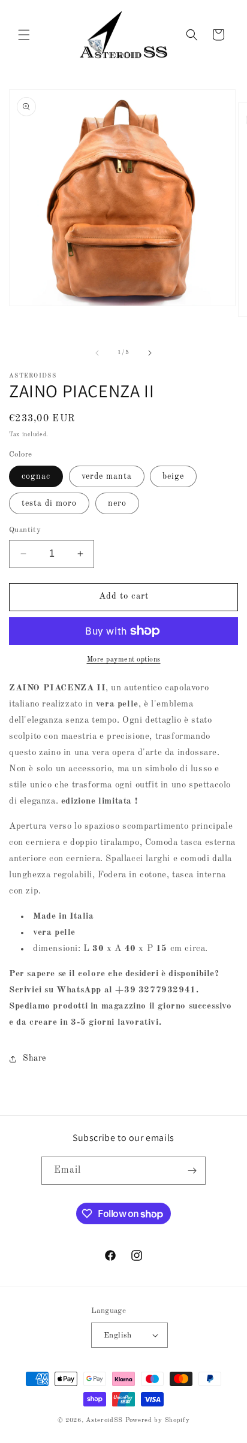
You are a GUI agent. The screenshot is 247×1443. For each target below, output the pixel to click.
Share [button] (34, 1058)
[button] (24, 35)
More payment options (124, 659)
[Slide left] (97, 353)
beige (173, 476)
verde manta (107, 476)
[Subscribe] (192, 1171)
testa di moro (49, 503)
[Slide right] (150, 353)
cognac (36, 476)
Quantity (25, 530)
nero (117, 503)
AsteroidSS (104, 1420)
